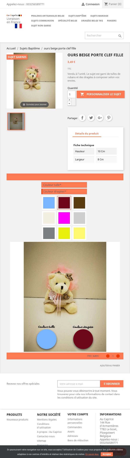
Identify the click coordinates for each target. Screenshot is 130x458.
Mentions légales (47, 419)
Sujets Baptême (77, 15)
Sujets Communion (42, 20)
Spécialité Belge (67, 20)
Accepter (107, 454)
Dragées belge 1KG (92, 20)
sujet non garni (41, 25)
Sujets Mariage (99, 15)
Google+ (99, 117)
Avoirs (71, 431)
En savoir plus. (92, 454)
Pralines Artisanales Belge (47, 15)
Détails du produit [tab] (87, 133)
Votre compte (78, 414)
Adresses (73, 436)
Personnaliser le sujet (100, 94)
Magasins (42, 445)
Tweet (91, 117)
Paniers (111, 20)
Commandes (75, 427)
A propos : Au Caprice (49, 431)
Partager (82, 117)
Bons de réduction (78, 440)
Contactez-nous (46, 436)
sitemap (41, 440)
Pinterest (108, 117)
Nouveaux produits (17, 419)
